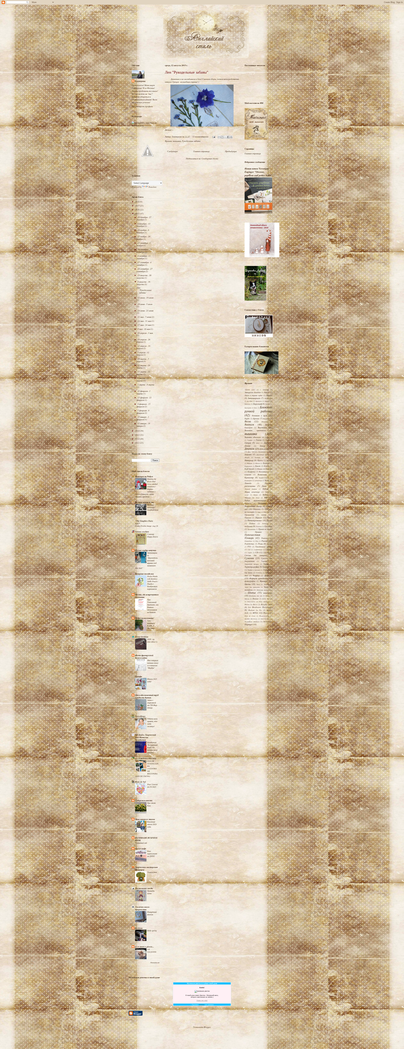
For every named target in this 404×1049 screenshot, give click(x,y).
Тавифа (138, 676)
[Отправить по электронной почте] (219, 137)
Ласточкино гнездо (144, 888)
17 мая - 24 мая (145, 325)
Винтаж (249, 424)
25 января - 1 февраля (143, 418)
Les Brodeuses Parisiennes (260, 607)
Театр (266, 564)
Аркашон (258, 401)
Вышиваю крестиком (255, 430)
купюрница (258, 480)
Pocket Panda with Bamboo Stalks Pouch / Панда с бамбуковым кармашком (152, 582)
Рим (256, 541)
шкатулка (267, 592)
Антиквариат (254, 398)
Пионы (269, 520)
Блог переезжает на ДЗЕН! (152, 853)
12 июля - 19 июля (145, 297)
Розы (260, 543)
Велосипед (266, 419)
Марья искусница (252, 492)
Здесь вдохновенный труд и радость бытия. (146, 696)
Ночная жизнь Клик (144, 502)
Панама (248, 517)
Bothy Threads (267, 599)
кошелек (248, 474)
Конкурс (269, 469)
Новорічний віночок (152, 913)
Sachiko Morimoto (251, 619)
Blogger (207, 1027)
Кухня (267, 480)
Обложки (257, 509)
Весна (248, 421)
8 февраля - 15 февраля (143, 405)
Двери (266, 443)
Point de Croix (250, 616)
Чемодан (267, 584)
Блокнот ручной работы (258, 409)
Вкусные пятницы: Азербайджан (152, 507)
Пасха (269, 517)
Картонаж (248, 466)
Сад (249, 549)
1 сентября (264, 390)
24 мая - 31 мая (145, 321)
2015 (137, 213)
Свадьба (269, 549)
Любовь (265, 489)
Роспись (269, 544)
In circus (139, 928)
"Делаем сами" (250, 390)
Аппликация (268, 398)
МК (265, 497)
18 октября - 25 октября (144, 250)
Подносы (265, 523)
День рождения (266, 449)
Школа (247, 599)
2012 (137, 438)
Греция (248, 442)
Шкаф (267, 596)
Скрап (250, 552)
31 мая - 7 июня (145, 316)
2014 (137, 430)
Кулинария (248, 480)
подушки (248, 526)
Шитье (252, 592)
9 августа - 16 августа (143, 283)
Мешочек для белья (252, 498)
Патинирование (254, 520)
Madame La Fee (255, 610)
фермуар (268, 575)
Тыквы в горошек (254, 570)
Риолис (264, 540)
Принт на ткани (265, 529)
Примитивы (251, 529)
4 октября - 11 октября (144, 257)
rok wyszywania (151, 950)
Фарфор (256, 575)
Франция (264, 581)
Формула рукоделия (258, 578)
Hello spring (152, 930)
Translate (153, 187)
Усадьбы (259, 573)
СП (256, 552)
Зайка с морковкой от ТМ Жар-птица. (152, 704)
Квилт (257, 466)
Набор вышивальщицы (255, 500)
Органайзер (249, 514)
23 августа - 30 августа (144, 276)
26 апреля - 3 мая (145, 333)
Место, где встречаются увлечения (146, 595)
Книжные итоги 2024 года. (152, 824)
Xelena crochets (142, 531)
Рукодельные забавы (191, 141)
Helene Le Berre (251, 604)
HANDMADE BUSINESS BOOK (146, 839)
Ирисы (260, 460)
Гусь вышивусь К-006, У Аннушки (151, 624)
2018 (137, 201)
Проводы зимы (150, 892)
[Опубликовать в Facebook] (228, 137)
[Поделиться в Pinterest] (231, 137)
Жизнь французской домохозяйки (144, 656)
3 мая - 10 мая (144, 329)
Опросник (266, 512)
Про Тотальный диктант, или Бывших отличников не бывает (152, 605)
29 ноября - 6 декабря (143, 231)
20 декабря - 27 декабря (144, 218)
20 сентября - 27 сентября (144, 270)
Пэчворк (249, 537)
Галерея (249, 440)
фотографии (250, 581)
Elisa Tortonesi (264, 602)
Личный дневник (251, 489)
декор (262, 445)
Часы (258, 584)
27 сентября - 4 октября (144, 263)
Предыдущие (231, 151)
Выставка (262, 427)
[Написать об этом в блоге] (222, 137)
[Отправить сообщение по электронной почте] (213, 136)
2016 (137, 209)
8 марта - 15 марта (143, 379)
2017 (137, 205)
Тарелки (264, 561)
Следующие (172, 151)
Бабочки (247, 404)
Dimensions (251, 602)
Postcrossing (264, 616)
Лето (264, 486)
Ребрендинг (248, 541)
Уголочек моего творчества (142, 908)
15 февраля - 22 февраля (144, 398)
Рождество (249, 543)
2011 (137, 442)
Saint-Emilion (265, 619)
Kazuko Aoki (266, 604)
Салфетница (258, 549)
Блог (255, 408)
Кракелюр (249, 477)
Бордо (247, 418)
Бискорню (248, 408)
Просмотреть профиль (142, 106)
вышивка (177, 141)
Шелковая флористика (264, 590)
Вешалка (264, 422)
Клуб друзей (249, 469)
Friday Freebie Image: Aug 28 (146, 526)
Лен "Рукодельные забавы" (186, 72)
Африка (267, 401)
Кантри (266, 463)
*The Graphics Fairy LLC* (144, 522)
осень (263, 514)
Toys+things (140, 716)
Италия (249, 463)
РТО (249, 546)
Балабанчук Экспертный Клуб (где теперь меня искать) (152, 747)
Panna (266, 612)
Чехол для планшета (252, 587)
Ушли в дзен (152, 872)
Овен (259, 512)
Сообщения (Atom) (210, 158)
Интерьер (249, 460)
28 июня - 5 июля (145, 304)
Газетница (268, 437)
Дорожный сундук (262, 455)
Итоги (257, 463)
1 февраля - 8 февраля (143, 411)
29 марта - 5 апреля (143, 360)
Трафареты (267, 567)
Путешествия (252, 534)
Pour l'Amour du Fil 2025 (152, 785)
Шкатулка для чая (255, 596)
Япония (255, 598)
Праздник (268, 526)
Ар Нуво (249, 401)
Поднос (252, 523)
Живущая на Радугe (144, 476)
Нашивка (262, 503)
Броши (256, 418)
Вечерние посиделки (144, 573)
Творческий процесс (252, 564)
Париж (258, 517)
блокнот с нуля (259, 415)
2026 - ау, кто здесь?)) (152, 640)
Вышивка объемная (253, 437)
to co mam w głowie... (144, 946)
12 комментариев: (200, 136)
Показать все (154, 963)
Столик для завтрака (256, 555)
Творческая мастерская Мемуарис (146, 868)
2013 (137, 434)
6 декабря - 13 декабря (143, 225)
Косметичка (264, 471)
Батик (267, 404)
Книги (259, 469)
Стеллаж (266, 552)
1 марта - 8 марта (146, 384)
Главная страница (201, 151)
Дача (257, 443)
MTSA (255, 612)
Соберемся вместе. (144, 800)
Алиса (266, 392)
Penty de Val (140, 781)
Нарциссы (248, 503)
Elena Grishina (141, 636)
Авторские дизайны (253, 392)
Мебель (265, 494)
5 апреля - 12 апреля (143, 353)
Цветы (248, 584)
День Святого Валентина (257, 452)
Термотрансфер (252, 566)
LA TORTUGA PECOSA (145, 758)
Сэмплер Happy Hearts (152, 535)
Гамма (258, 440)
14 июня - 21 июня (145, 310)
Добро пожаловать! (144, 618)
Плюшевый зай (141, 843)
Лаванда (248, 483)
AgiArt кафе (140, 848)
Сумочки (249, 558)
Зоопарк (257, 457)
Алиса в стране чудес (253, 395)
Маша (255, 495)
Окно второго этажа (145, 819)
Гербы (267, 440)
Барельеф (257, 403)
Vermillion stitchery (252, 621)
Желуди (247, 457)
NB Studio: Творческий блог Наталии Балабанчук (145, 737)
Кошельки (262, 474)
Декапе (247, 446)
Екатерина (140, 81)
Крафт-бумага (264, 478)
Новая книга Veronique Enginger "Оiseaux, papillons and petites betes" (258, 172)
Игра (267, 457)
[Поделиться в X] (225, 137)
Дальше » (169, 129)
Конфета (251, 471)
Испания (269, 460)
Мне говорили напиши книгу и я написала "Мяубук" (152, 664)
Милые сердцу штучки (145, 550)
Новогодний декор (253, 506)
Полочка (259, 526)
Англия (269, 395)
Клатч (266, 466)
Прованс (258, 532)
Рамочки (264, 538)
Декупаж (249, 448)
